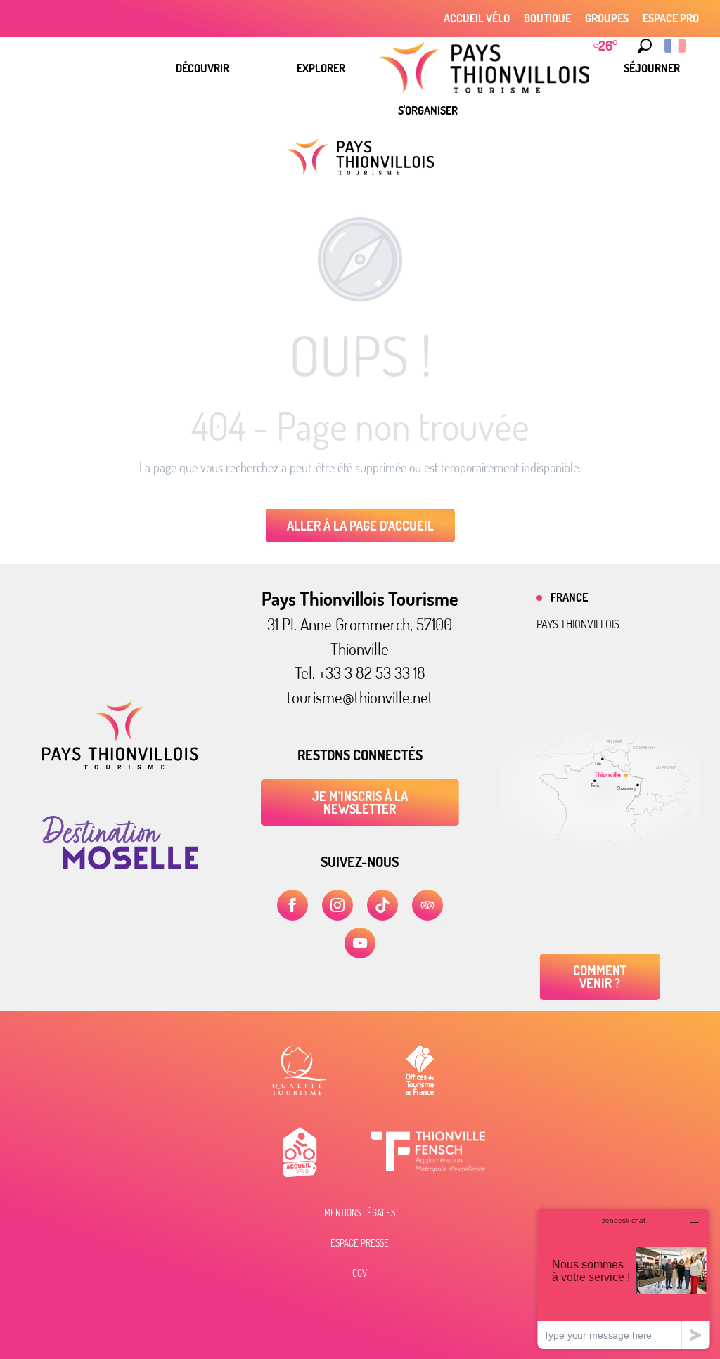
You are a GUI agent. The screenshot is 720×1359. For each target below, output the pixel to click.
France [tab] (569, 597)
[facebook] (292, 905)
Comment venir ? (599, 977)
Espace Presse (359, 1243)
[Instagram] (337, 905)
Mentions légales (359, 1212)
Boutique (547, 18)
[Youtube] (360, 943)
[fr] (676, 46)
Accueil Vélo (477, 18)
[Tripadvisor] (427, 905)
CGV (359, 1273)
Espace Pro (671, 18)
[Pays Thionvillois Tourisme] (120, 765)
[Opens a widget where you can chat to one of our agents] (623, 1278)
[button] (644, 45)
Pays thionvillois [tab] (577, 624)
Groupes (607, 18)
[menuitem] (202, 68)
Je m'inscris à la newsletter (360, 802)
